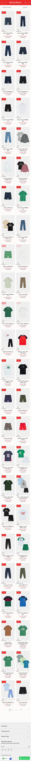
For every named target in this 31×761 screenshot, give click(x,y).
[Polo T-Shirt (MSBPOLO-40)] (8, 630)
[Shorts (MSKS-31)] (23, 398)
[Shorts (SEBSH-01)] (23, 254)
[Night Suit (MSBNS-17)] (8, 690)
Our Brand (4, 717)
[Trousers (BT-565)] (23, 282)
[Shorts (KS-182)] (23, 690)
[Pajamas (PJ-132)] (8, 573)
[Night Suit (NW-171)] (8, 340)
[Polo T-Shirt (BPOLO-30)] (23, 601)
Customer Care (5, 723)
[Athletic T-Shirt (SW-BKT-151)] (8, 456)
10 (20, 709)
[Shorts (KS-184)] (8, 426)
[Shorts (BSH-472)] (8, 196)
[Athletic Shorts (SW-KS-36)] (23, 426)
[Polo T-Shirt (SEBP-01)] (23, 312)
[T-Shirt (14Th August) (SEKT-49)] (8, 661)
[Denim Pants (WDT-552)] (23, 225)
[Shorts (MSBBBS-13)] (23, 80)
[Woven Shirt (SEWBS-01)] (23, 196)
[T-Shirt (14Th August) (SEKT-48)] (23, 369)
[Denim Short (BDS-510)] (23, 50)
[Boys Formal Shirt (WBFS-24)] (8, 166)
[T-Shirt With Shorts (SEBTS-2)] (23, 456)
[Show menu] (2, 2)
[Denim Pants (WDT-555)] (8, 137)
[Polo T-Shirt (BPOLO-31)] (8, 601)
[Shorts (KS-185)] (8, 398)
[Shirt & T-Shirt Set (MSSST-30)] (23, 166)
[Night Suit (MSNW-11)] (8, 514)
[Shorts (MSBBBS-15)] (8, 80)
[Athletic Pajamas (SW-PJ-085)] (8, 544)
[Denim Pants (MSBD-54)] (23, 21)
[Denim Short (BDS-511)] (8, 21)
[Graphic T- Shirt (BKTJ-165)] (23, 514)
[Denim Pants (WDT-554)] (8, 50)
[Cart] (28, 2)
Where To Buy (5, 728)
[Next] (26, 710)
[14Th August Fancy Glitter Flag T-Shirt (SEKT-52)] (23, 630)
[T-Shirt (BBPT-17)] (23, 573)
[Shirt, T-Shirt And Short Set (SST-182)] (23, 485)
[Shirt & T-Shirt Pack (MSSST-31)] (23, 137)
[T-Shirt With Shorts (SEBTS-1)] (23, 544)
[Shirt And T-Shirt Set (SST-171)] (8, 225)
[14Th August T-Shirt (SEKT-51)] (8, 369)
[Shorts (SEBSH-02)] (8, 254)
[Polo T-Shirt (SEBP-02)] (8, 312)
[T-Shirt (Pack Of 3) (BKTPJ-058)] (23, 661)
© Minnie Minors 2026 (6, 747)
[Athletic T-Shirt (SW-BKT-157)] (23, 340)
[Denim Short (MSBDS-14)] (8, 108)
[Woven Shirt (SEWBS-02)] (23, 108)
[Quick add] (3, 29)
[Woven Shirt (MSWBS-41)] (8, 282)
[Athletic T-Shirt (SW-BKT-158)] (8, 485)
